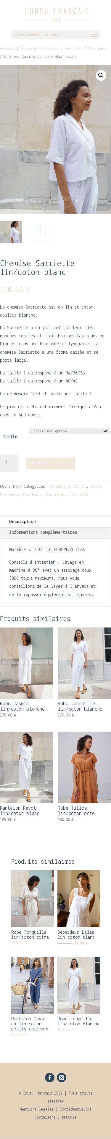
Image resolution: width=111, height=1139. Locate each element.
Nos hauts (97, 49)
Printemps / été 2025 (60, 49)
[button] (101, 75)
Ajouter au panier (50, 463)
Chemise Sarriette (69, 486)
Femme (26, 49)
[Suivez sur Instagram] (61, 1077)
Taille (10, 437)
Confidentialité (75, 1109)
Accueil (7, 49)
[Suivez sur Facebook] (49, 1077)
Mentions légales (37, 1109)
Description (22, 522)
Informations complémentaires (43, 532)
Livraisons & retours (55, 1117)
